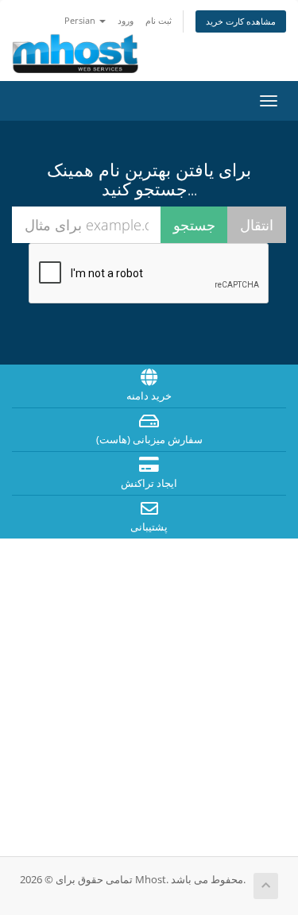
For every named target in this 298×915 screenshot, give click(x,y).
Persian (81, 20)
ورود (126, 20)
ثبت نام (158, 20)
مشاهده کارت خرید (241, 21)
